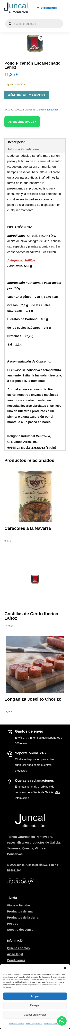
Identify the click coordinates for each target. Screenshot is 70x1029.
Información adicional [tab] (24, 149)
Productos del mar (20, 911)
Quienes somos (18, 948)
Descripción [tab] (16, 142)
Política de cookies (16, 1023)
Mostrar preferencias (35, 1014)
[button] (65, 968)
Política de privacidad (34, 1023)
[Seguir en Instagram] (24, 881)
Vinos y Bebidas (19, 905)
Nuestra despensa (20, 929)
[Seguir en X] (17, 881)
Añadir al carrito (26, 95)
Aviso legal (15, 954)
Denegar (35, 1005)
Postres (12, 923)
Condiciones (16, 960)
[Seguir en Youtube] (31, 881)
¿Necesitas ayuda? (22, 121)
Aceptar (35, 996)
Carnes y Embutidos (47, 109)
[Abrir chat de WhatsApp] (62, 1021)
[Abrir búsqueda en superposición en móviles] (34, 23)
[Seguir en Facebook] (10, 881)
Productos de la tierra (22, 917)
